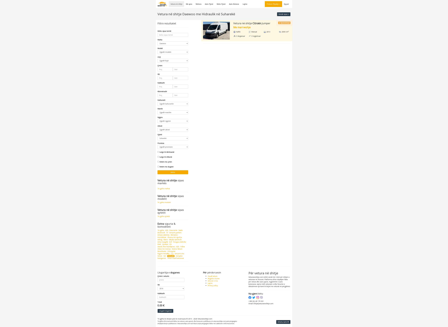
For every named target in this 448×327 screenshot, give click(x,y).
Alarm (165, 239)
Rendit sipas (283, 14)
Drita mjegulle (163, 242)
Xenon (160, 256)
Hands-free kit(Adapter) (166, 246)
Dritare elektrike (164, 235)
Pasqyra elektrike (179, 242)
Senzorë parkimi (175, 232)
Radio (180, 230)
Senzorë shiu (179, 253)
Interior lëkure (177, 249)
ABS (166, 230)
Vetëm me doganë (166, 167)
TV (167, 232)
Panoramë (173, 230)
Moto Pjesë (221, 4)
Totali (160, 302)
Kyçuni (286, 4)
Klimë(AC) (174, 235)
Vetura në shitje (176, 4)
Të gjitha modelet (164, 202)
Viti (159, 74)
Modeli (160, 48)
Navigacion (162, 258)
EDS (177, 246)
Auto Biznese (234, 4)
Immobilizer (162, 237)
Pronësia (161, 143)
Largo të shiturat (165, 157)
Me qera (189, 4)
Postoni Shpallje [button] (273, 4)
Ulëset (160, 126)
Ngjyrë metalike (163, 253)
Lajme (245, 4)
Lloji (159, 57)
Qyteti (160, 134)
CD (170, 244)
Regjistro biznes (214, 278)
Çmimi (160, 65)
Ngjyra (160, 117)
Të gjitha (161, 230)
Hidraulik (171, 256)
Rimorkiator (162, 251)
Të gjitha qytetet (164, 216)
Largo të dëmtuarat (166, 152)
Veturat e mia (213, 281)
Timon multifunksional (175, 258)
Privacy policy (213, 285)
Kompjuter (171, 251)
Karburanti (161, 100)
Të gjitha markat (164, 188)
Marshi (160, 109)
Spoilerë (165, 244)
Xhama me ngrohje (174, 237)
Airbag (160, 239)
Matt (159, 244)
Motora (198, 4)
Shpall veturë (212, 276)
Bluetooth (161, 232)
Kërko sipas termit (164, 31)
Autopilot (179, 256)
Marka (160, 40)
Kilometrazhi (162, 91)
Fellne (182, 246)
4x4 (164, 256)
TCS (171, 253)
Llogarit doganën (165, 311)
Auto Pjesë (209, 4)
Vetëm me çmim (165, 162)
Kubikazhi (161, 83)
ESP (170, 242)
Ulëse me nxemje (164, 249)
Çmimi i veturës (163, 276)
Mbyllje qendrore (175, 239)
